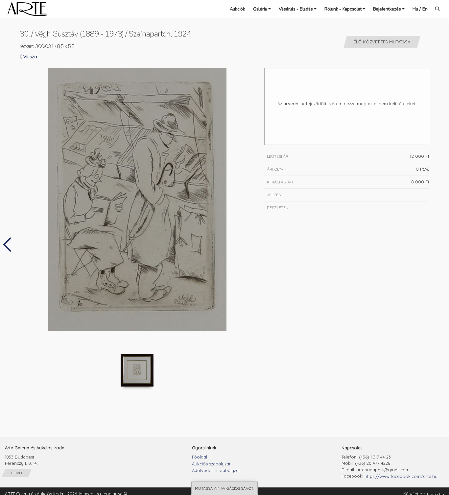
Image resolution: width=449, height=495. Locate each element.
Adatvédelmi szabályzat (216, 470)
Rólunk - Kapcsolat (343, 9)
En (425, 9)
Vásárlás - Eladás (296, 9)
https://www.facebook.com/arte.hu (401, 476)
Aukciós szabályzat (211, 463)
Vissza (30, 56)
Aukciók (237, 9)
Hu (415, 9)
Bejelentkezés (387, 9)
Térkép (16, 473)
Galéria (260, 9)
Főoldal (199, 457)
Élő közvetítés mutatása (382, 41)
